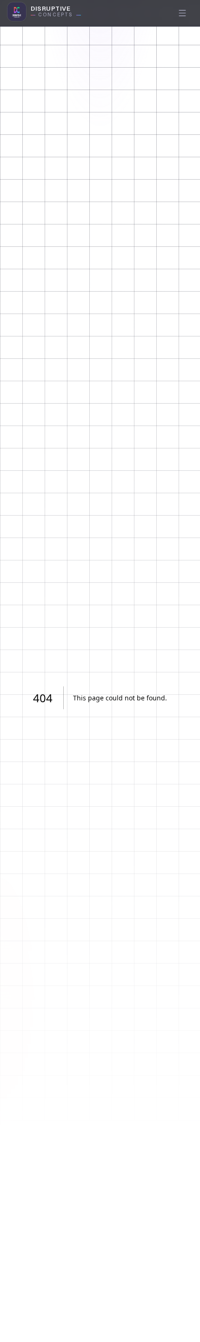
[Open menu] (182, 13)
